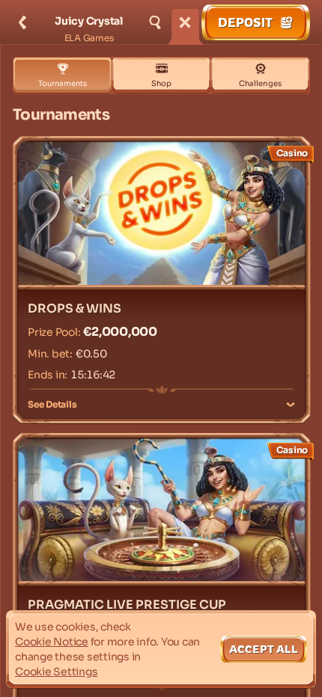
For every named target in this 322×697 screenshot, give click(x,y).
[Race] (184, 22)
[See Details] (290, 404)
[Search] (155, 22)
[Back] (22, 22)
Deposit (245, 22)
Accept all (263, 648)
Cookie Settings (56, 672)
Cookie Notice (51, 641)
